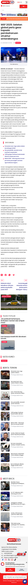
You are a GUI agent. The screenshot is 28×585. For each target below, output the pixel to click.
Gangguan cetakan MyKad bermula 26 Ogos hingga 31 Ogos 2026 (18, 503)
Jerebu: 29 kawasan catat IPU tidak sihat (16, 513)
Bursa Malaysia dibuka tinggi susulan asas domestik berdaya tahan (18, 464)
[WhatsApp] (9, 275)
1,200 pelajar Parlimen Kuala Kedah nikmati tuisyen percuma (17, 413)
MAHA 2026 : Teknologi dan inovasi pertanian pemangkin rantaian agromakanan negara (14, 160)
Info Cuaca (6, 6)
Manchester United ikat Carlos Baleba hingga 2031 (17, 454)
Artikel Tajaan (6, 296)
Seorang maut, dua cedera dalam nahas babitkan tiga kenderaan (18, 382)
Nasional (18, 43)
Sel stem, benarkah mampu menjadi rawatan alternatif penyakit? (18, 444)
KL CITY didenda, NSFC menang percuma (17, 493)
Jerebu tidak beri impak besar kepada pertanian (18, 433)
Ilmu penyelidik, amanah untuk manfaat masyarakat (18, 402)
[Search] (25, 10)
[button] (26, 2)
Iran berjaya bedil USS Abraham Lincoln (13, 337)
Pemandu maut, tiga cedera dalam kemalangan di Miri (16, 371)
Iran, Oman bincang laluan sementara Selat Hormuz (17, 392)
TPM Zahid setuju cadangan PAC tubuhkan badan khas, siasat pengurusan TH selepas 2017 (18, 524)
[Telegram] (13, 275)
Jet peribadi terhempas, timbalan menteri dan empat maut (12, 321)
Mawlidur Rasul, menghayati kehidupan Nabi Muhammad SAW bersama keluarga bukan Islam (18, 482)
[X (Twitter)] (2, 275)
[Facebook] (6, 275)
